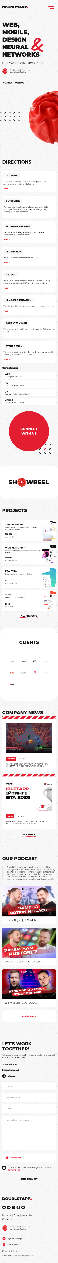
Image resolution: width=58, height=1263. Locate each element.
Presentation (13, 1244)
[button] (29, 482)
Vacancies (27, 1215)
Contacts (7, 1219)
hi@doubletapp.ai (10, 1070)
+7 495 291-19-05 (9, 1065)
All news (29, 834)
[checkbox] (4, 1168)
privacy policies (15, 1170)
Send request (29, 1179)
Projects (6, 1215)
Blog (16, 1215)
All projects (29, 616)
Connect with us (13, 82)
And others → (29, 1016)
